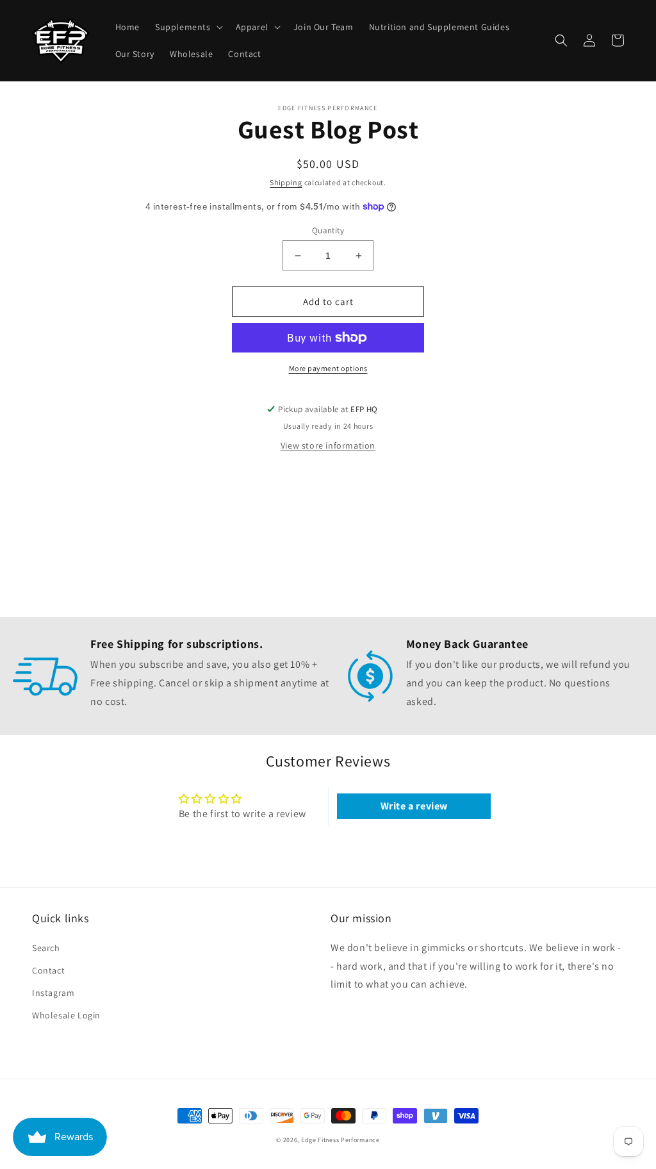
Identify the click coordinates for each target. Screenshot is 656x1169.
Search (46, 948)
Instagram (53, 993)
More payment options (328, 368)
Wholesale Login (66, 1015)
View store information (328, 445)
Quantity (328, 230)
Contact (48, 970)
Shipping (286, 182)
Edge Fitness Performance (340, 1140)
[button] (187, 26)
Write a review (414, 806)
